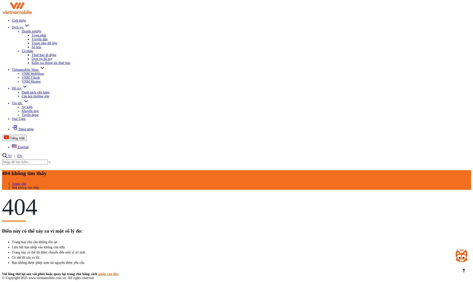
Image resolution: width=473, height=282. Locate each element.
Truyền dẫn (40, 39)
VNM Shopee (31, 81)
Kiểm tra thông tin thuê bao (51, 63)
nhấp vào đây (108, 274)
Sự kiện (27, 107)
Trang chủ (19, 184)
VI (10, 156)
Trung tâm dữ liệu (44, 43)
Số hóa (36, 47)
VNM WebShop (33, 73)
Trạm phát (39, 35)
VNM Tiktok (31, 77)
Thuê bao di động (44, 55)
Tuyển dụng (30, 115)
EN (19, 156)
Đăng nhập (26, 129)
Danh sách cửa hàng (36, 92)
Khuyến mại (30, 111)
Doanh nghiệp (31, 31)
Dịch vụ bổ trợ (42, 59)
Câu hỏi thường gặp (35, 96)
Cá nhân (27, 51)
